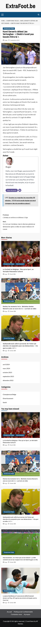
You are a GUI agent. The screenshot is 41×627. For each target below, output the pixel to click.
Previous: (15, 216)
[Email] (19, 190)
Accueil (9, 612)
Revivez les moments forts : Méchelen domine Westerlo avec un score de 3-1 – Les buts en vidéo (19, 307)
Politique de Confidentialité (23, 612)
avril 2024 (6, 364)
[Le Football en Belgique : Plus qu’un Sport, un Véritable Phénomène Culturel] (20, 254)
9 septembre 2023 (15, 40)
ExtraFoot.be (20, 6)
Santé (5, 402)
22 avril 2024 (12, 274)
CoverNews (30, 621)
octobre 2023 (7, 372)
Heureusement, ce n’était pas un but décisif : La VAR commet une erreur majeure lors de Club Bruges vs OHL (20, 559)
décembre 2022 (8, 380)
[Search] (38, 14)
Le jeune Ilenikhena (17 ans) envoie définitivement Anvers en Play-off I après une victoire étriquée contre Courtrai (20, 598)
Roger (6, 40)
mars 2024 (6, 368)
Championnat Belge (9, 28)
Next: (19, 225)
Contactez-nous (16, 614)
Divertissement (20, 264)
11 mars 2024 (13, 311)
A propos (27, 614)
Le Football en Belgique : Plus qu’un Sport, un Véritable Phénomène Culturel (18, 270)
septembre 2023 (8, 376)
